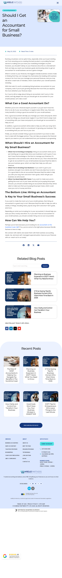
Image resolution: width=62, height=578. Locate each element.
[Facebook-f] (30, 483)
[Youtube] (41, 483)
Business (13, 10)
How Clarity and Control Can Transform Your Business (43, 310)
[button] (57, 3)
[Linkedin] (35, 483)
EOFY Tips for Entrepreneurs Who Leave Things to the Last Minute (50, 408)
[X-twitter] (38, 483)
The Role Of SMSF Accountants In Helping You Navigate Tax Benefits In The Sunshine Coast (12, 375)
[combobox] (27, 266)
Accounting (7, 10)
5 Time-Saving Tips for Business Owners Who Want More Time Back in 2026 (43, 294)
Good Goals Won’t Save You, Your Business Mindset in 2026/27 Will (31, 409)
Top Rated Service (14, 556)
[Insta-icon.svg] (33, 483)
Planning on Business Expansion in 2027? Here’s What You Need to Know (44, 276)
